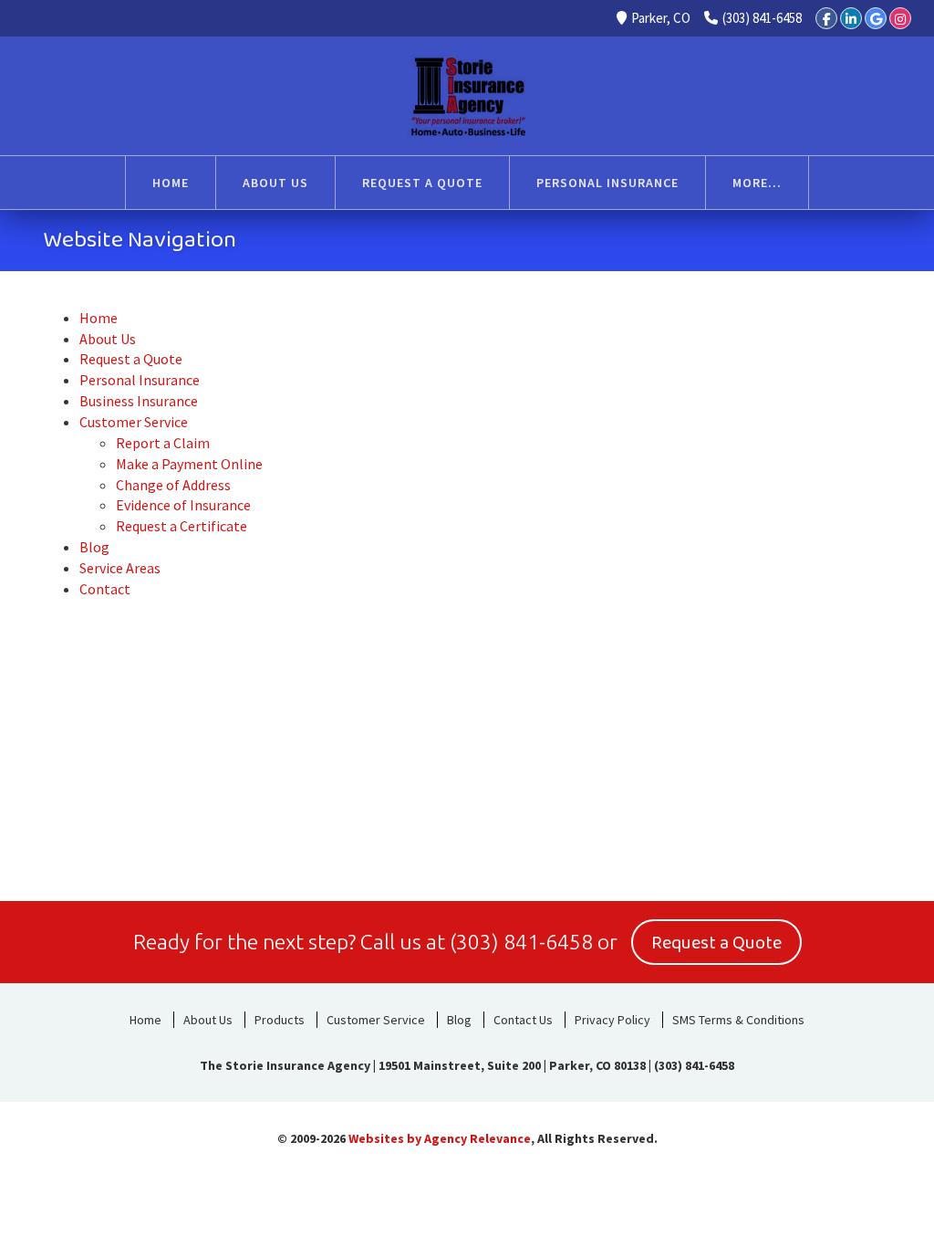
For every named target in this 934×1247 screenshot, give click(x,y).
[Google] (876, 18)
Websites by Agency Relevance (439, 1138)
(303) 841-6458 (762, 17)
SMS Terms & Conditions (738, 1019)
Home (145, 1019)
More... (757, 182)
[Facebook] (826, 18)
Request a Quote (716, 943)
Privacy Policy (612, 1019)
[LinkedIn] (851, 18)
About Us (208, 1019)
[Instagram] (900, 18)
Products (279, 1019)
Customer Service (376, 1019)
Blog (459, 1019)
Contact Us (523, 1019)
